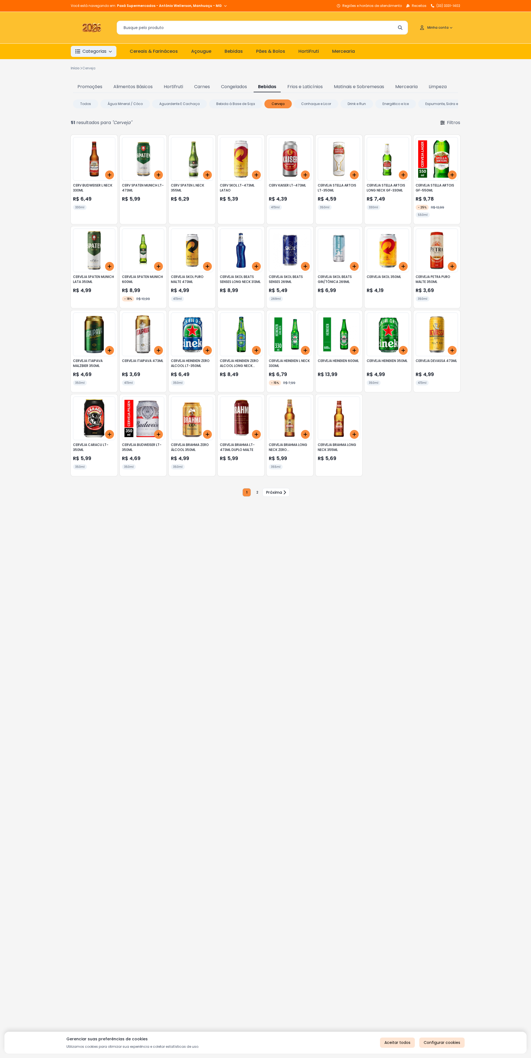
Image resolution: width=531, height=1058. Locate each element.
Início (75, 68)
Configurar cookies (442, 1042)
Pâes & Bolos (270, 51)
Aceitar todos (397, 1042)
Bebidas (234, 51)
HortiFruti (308, 51)
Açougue (201, 51)
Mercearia (343, 51)
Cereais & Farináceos (154, 51)
